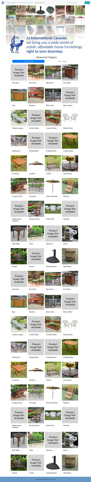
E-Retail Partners (23, 2)
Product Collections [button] (11, 2)
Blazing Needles (40, 2)
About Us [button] (30, 2)
